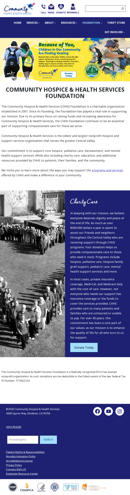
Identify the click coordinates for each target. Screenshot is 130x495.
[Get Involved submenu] (124, 32)
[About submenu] (55, 23)
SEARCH (48, 439)
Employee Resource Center (22, 473)
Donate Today (84, 347)
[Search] (123, 8)
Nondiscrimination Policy (21, 456)
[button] (65, 59)
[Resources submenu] (77, 23)
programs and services (107, 170)
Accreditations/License (19, 461)
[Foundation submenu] (101, 23)
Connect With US (16, 469)
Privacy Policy (14, 465)
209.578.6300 (13, 427)
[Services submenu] (39, 23)
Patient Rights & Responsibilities (25, 452)
